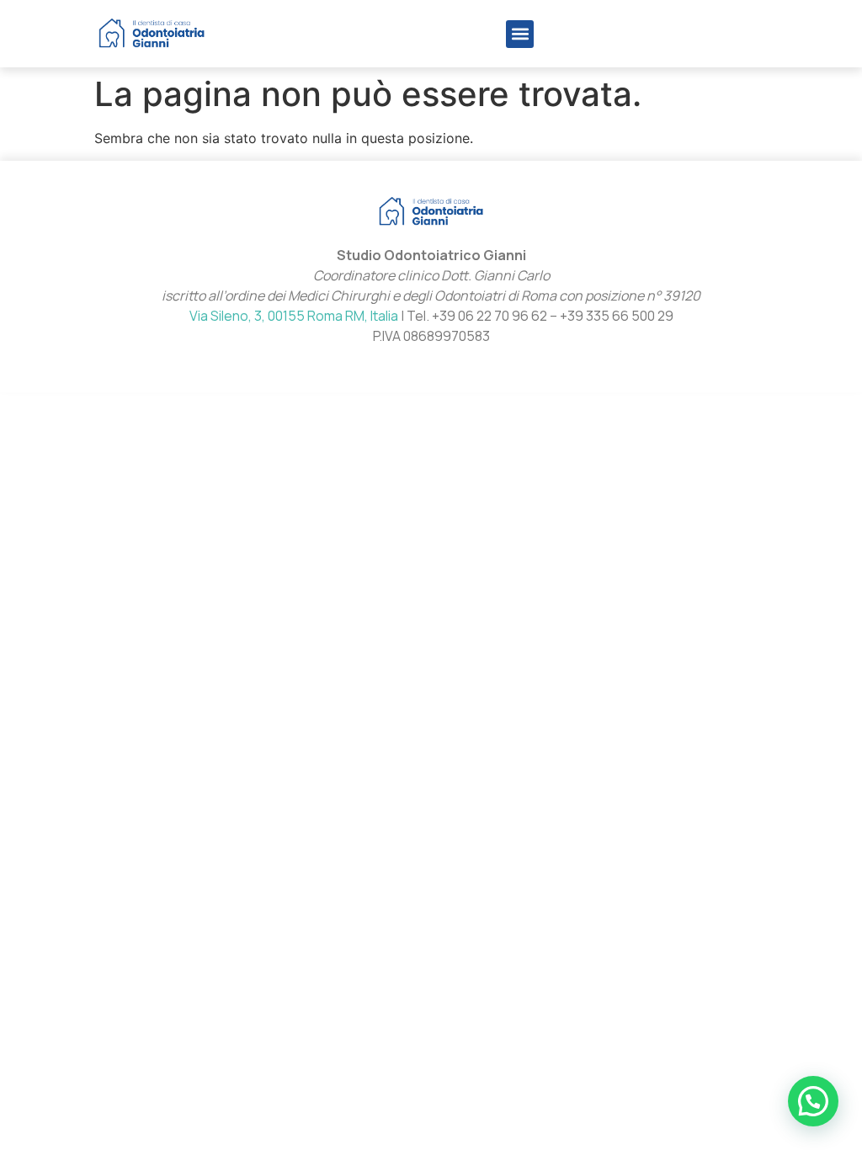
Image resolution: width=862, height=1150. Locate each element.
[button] (520, 34)
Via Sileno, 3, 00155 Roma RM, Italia (293, 315)
